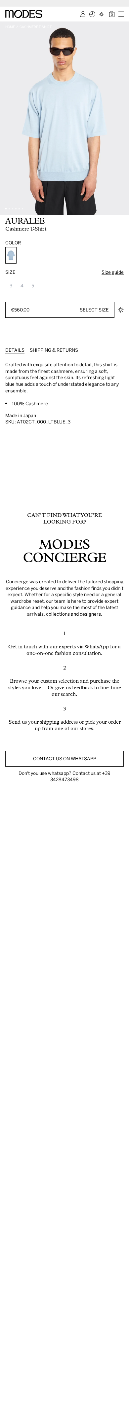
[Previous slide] (7, 118)
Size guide (113, 272)
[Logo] (23, 14)
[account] (82, 14)
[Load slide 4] (16, 208)
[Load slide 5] (19, 208)
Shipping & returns (54, 350)
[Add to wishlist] (121, 310)
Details (14, 350)
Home (10, 27)
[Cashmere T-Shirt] (11, 255)
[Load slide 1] (6, 208)
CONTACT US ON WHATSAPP (64, 758)
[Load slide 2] (9, 208)
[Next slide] (121, 118)
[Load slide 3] (12, 208)
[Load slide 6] (22, 208)
